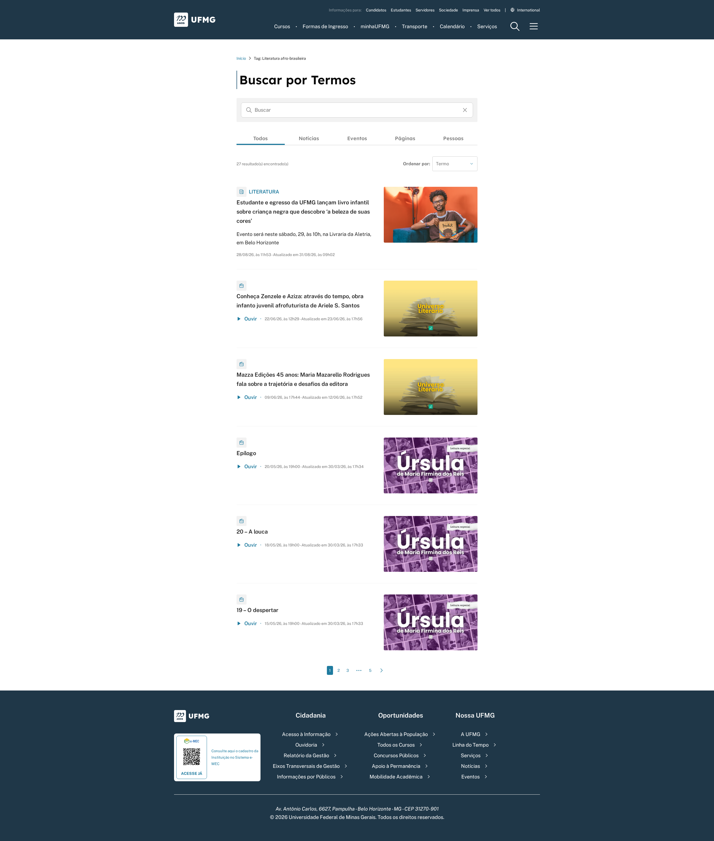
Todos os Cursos (396, 745)
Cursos (282, 26)
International (528, 10)
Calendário (452, 26)
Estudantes (401, 10)
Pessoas (453, 138)
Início (241, 58)
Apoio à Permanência (396, 766)
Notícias (309, 138)
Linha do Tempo (470, 745)
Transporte (414, 26)
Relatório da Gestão (306, 755)
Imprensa (470, 10)
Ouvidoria (306, 745)
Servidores (425, 10)
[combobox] (454, 163)
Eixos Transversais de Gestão (306, 766)
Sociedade (448, 10)
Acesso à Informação (306, 734)
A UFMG (470, 734)
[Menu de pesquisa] (515, 26)
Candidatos (376, 10)
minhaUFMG (375, 26)
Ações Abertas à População (396, 734)
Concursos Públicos (396, 755)
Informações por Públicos (306, 777)
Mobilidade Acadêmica (396, 777)
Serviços (487, 26)
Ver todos (492, 10)
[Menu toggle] (534, 26)
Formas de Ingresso (325, 26)
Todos (260, 138)
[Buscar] (249, 110)
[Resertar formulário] (465, 110)
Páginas (405, 138)
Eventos (357, 138)
